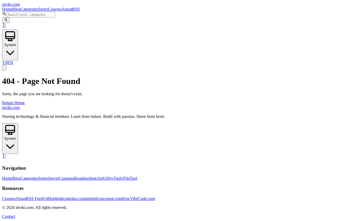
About (67, 9)
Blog (16, 9)
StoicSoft (96, 178)
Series (43, 9)
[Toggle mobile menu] (4, 68)
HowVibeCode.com (138, 198)
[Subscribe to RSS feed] (4, 27)
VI (4, 62)
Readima (81, 178)
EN (10, 62)
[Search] (6, 20)
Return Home (13, 103)
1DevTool (112, 178)
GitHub (49, 198)
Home (7, 9)
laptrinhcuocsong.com (103, 198)
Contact (8, 216)
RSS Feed (34, 198)
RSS (76, 9)
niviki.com (11, 4)
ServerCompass (61, 178)
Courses (55, 9)
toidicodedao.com (70, 198)
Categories (29, 9)
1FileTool (129, 178)
